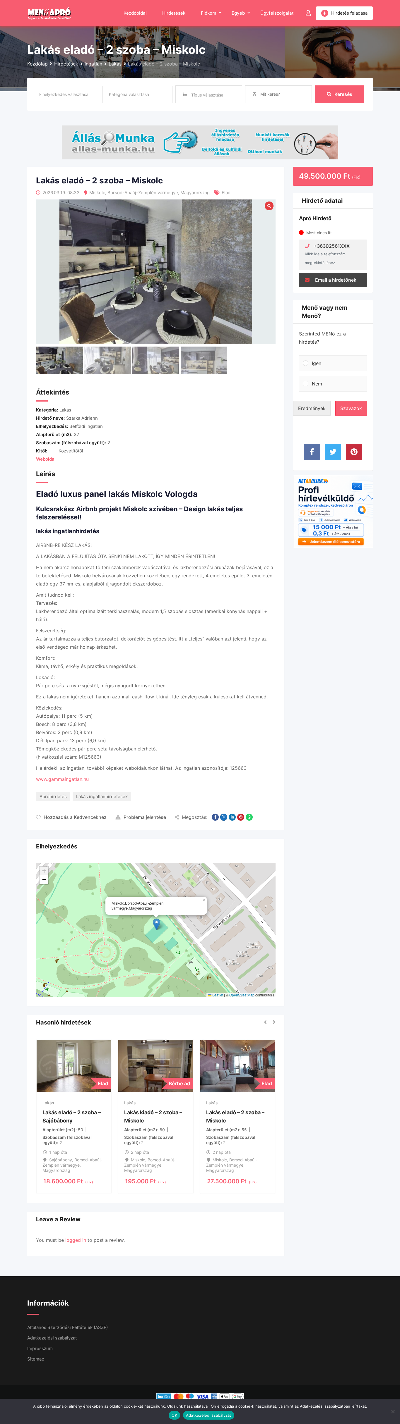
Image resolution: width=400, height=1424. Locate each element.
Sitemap (35, 1359)
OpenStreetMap (241, 994)
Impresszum (40, 1348)
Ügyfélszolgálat (277, 13)
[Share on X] (223, 817)
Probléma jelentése (145, 817)
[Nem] (393, 1411)
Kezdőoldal (135, 13)
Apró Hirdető (315, 218)
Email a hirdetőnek (335, 280)
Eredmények (312, 408)
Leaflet (217, 994)
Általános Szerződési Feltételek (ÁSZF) (67, 1327)
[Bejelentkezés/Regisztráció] (308, 13)
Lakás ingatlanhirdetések (102, 796)
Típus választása (207, 94)
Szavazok (351, 408)
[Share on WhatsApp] (249, 817)
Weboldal (46, 459)
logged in (75, 1240)
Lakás (65, 410)
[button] (156, 924)
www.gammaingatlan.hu (62, 779)
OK (174, 1415)
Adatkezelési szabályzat (52, 1338)
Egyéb (238, 13)
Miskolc (97, 192)
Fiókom (208, 13)
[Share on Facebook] (215, 817)
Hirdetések (173, 13)
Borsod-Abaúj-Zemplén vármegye (142, 192)
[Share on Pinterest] (240, 817)
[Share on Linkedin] (232, 817)
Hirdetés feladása (349, 13)
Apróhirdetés (53, 796)
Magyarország (195, 192)
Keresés (343, 94)
